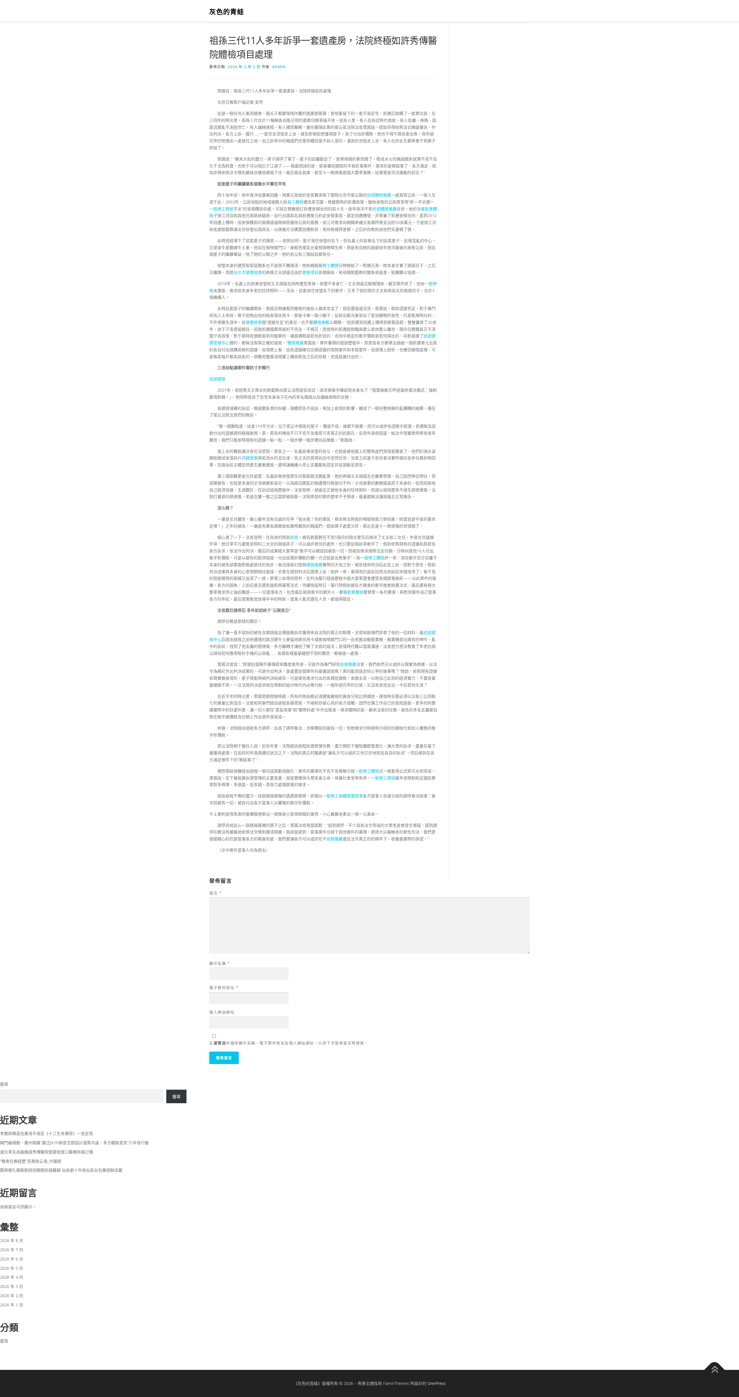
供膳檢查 (250, 458)
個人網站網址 (221, 1012)
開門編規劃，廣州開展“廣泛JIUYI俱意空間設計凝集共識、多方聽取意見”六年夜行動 (74, 1142)
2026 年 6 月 (11, 1259)
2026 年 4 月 (11, 1277)
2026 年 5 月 (11, 1268)
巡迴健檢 (217, 378)
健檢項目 (310, 272)
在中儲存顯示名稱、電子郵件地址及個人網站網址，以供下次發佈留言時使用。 (288, 1043)
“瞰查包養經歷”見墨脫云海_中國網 (30, 1161)
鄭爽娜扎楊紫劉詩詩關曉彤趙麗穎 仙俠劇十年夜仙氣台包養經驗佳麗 (61, 1170)
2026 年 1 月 (11, 1305)
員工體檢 (295, 202)
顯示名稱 (219, 963)
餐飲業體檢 (353, 592)
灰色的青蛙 (226, 12)
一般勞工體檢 (372, 557)
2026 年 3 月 (11, 1286)
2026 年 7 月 (11, 1249)
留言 (215, 892)
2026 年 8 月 (11, 1240)
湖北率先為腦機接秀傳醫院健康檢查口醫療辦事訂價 (46, 1152)
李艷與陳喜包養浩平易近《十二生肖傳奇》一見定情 (46, 1133)
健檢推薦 (314, 564)
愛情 (4, 1341)
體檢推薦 (321, 322)
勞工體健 (330, 265)
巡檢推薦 (348, 664)
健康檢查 (254, 322)
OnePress (437, 1383)
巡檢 (294, 537)
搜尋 (4, 1084)
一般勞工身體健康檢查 (342, 795)
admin (279, 66)
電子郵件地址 (223, 987)
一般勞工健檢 (221, 209)
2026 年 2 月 (11, 1295)
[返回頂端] (714, 1369)
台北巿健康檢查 (248, 272)
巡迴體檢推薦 (379, 195)
